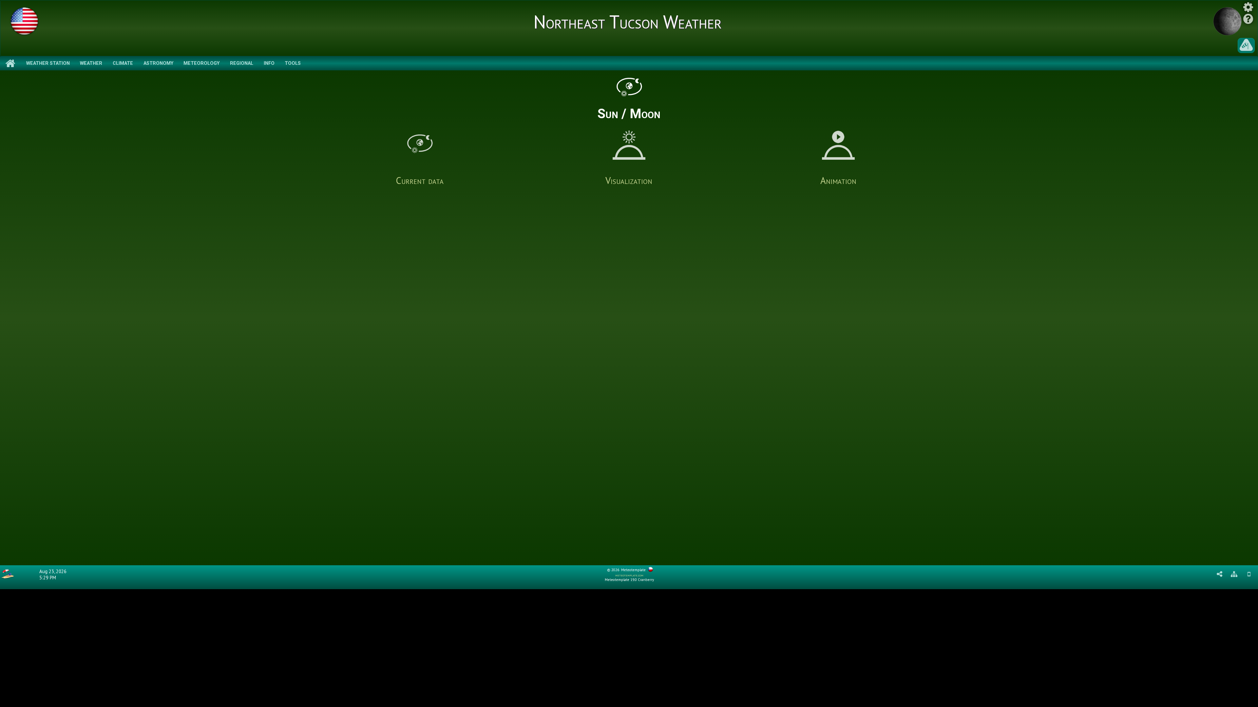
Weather (91, 63)
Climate (123, 63)
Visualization (628, 180)
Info (269, 63)
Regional (241, 63)
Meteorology (201, 63)
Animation (838, 180)
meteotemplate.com (629, 575)
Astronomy (158, 63)
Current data (420, 180)
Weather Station (48, 63)
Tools (293, 63)
